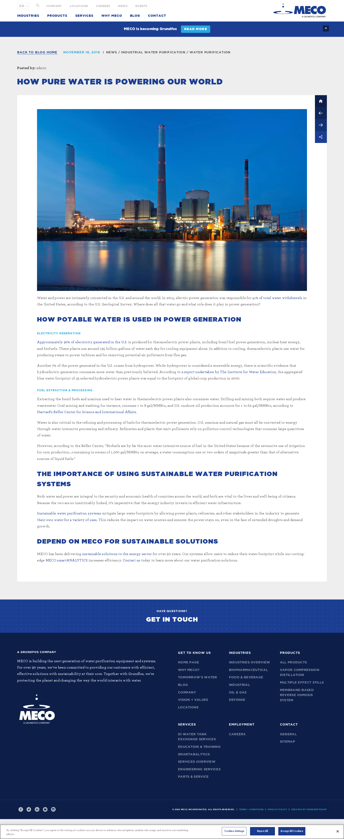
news (111, 52)
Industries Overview (249, 662)
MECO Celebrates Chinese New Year (321, 125)
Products (57, 15)
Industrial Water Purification (153, 52)
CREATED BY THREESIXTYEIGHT (309, 810)
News (122, 6)
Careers (103, 6)
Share (321, 137)
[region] (172, 831)
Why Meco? (189, 670)
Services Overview (196, 761)
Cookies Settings (234, 831)
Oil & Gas (238, 692)
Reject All (262, 831)
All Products (293, 662)
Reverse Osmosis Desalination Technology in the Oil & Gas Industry (321, 113)
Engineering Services (199, 769)
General (288, 734)
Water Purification (210, 52)
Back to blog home (37, 52)
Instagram (53, 809)
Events (141, 6)
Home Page (188, 662)
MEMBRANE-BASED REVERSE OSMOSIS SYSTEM (297, 695)
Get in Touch (172, 619)
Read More (195, 29)
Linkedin (37, 809)
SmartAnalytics (194, 754)
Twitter (28, 809)
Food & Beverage (246, 677)
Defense (237, 699)
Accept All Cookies (291, 831)
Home (321, 101)
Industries (28, 15)
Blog (135, 15)
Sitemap (287, 741)
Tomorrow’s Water (197, 677)
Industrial (239, 684)
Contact (157, 15)
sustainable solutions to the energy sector (117, 554)
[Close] (337, 831)
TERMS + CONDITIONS (251, 810)
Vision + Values (193, 699)
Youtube (45, 809)
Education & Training (199, 746)
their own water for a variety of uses (67, 520)
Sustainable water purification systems (69, 513)
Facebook (20, 809)
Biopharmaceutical (248, 670)
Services (84, 15)
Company (54, 6)
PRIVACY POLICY (277, 810)
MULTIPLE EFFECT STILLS (302, 682)
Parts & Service (193, 776)
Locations (79, 6)
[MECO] (299, 10)
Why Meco (111, 15)
